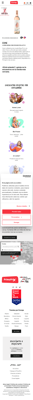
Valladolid (16, 313)
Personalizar (15, 217)
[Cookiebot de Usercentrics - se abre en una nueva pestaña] (23, 176)
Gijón (26, 316)
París (26, 326)
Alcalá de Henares (17, 323)
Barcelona (7, 316)
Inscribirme (16, 356)
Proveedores (15, 376)
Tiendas (4, 243)
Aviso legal (6, 384)
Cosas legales (16, 378)
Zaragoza (6, 321)
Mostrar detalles (22, 206)
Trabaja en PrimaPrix (15, 371)
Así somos (16, 368)
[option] (24, 2)
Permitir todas (16, 211)
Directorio (24, 387)
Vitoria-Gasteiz (16, 316)
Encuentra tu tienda (9, 237)
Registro (17, 387)
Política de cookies (16, 384)
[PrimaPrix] (14, 2)
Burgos (17, 326)
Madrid (7, 313)
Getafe (26, 313)
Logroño (26, 318)
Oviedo (26, 323)
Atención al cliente (16, 373)
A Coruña (6, 323)
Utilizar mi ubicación (8, 249)
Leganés (16, 321)
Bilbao (6, 318)
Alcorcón (16, 318)
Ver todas (16, 331)
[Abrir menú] (2, 2)
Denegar (16, 222)
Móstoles (26, 321)
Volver (5, 8)
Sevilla (7, 326)
